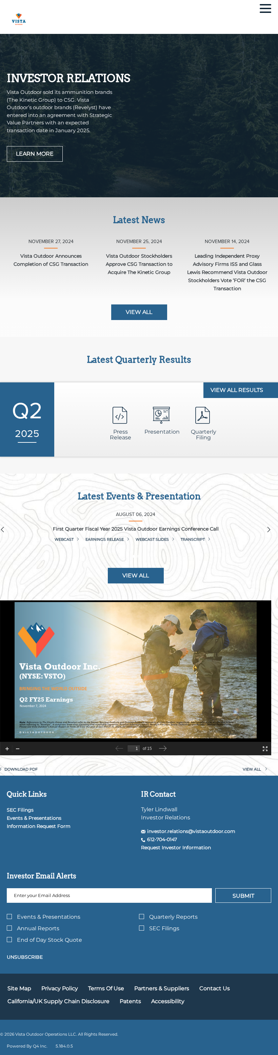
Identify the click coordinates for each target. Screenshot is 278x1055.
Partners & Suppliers (161, 988)
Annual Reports (38, 928)
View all (139, 312)
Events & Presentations (34, 818)
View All (135, 575)
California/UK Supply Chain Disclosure (58, 1001)
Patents (130, 1001)
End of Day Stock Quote (49, 940)
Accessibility (167, 1001)
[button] (188, 831)
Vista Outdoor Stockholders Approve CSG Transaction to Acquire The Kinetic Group (139, 264)
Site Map (19, 988)
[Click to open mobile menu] (265, 9)
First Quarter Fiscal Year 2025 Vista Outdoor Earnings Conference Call (136, 529)
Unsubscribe (25, 957)
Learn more (35, 154)
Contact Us (214, 988)
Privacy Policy (59, 988)
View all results (237, 390)
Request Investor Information (176, 847)
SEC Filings (20, 810)
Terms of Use (106, 988)
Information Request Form (39, 826)
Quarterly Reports (173, 917)
